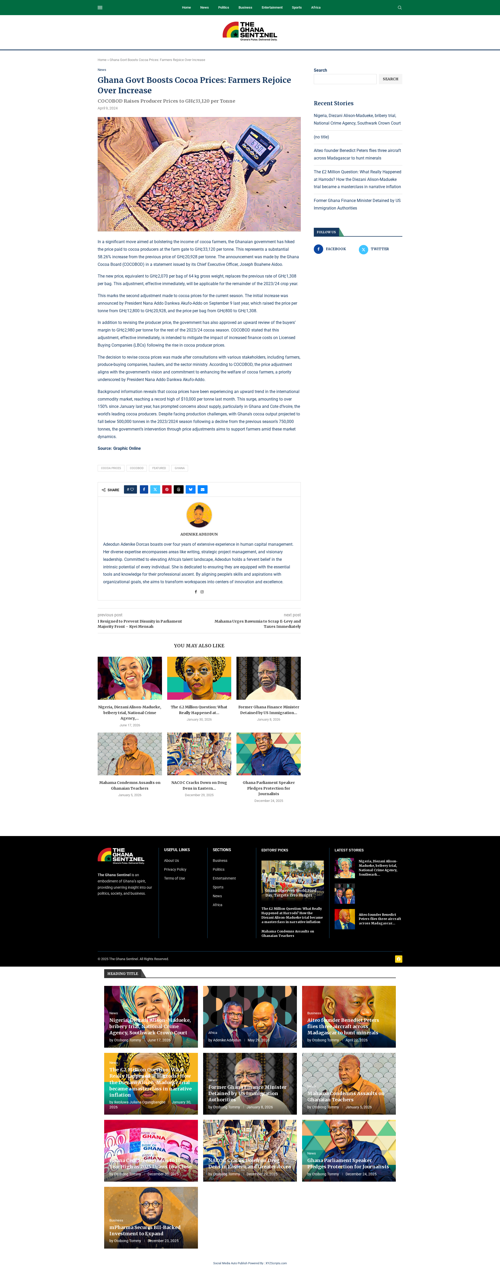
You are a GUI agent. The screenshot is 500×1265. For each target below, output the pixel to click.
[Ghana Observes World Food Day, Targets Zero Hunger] (292, 881)
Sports (297, 7)
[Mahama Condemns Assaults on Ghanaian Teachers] (130, 754)
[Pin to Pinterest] (167, 489)
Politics (223, 7)
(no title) (321, 136)
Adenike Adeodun (199, 534)
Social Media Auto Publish (230, 1263)
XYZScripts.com (276, 1263)
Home (186, 7)
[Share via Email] (203, 489)
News (204, 7)
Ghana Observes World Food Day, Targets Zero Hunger (290, 893)
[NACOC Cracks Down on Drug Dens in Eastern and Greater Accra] (199, 754)
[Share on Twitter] (155, 489)
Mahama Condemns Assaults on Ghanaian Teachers (287, 933)
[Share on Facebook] (144, 489)
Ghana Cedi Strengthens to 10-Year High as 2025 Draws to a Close (150, 1163)
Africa (316, 7)
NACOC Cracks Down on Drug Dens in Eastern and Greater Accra (249, 1163)
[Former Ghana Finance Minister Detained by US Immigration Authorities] (268, 678)
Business (245, 7)
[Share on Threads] (179, 489)
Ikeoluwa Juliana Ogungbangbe (139, 1102)
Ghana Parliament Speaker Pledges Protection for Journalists (269, 788)
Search (320, 70)
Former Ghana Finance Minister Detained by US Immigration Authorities (247, 1093)
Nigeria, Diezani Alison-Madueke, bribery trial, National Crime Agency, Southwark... (378, 867)
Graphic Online (127, 448)
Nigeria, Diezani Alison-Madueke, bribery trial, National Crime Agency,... (129, 713)
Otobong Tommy (127, 1040)
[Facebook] (398, 959)
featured (159, 468)
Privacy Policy (175, 869)
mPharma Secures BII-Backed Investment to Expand (145, 1230)
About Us (171, 860)
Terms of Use (174, 878)
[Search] (399, 8)
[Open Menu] (100, 7)
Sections (222, 850)
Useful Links (177, 850)
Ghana (180, 468)
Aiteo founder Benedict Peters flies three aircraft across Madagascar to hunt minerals (343, 1026)
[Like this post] (132, 489)
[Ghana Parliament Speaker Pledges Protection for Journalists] (268, 754)
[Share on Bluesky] (191, 489)
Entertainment (272, 7)
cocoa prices (111, 468)
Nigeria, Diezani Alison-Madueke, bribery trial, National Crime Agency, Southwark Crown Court (150, 1026)
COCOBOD (136, 468)
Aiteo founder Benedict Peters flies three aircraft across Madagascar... (380, 919)
